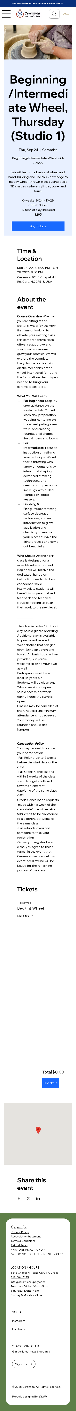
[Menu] (6, 14)
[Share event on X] (28, 1198)
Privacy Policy (20, 1232)
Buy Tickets (38, 226)
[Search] (54, 13)
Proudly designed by (29, 1396)
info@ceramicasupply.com (28, 1282)
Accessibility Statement (26, 1236)
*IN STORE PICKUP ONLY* (28, 1249)
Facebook (18, 1329)
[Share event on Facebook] (19, 1198)
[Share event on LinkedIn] (38, 1198)
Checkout (50, 1083)
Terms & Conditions (23, 1241)
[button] (23, 1364)
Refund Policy (19, 1245)
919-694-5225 (20, 1277)
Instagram (18, 1321)
